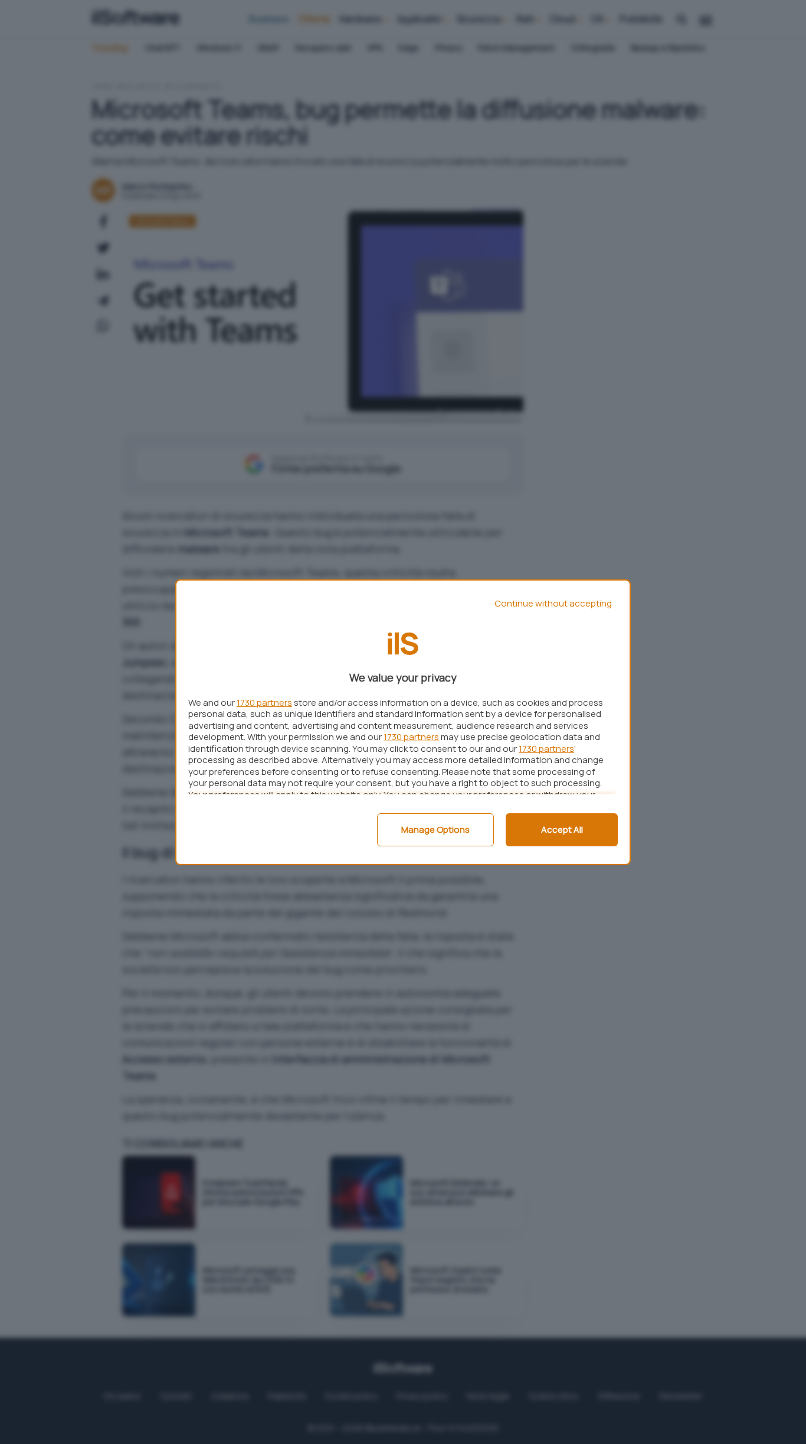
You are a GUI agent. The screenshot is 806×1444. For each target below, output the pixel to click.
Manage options (435, 829)
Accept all (562, 829)
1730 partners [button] (264, 702)
